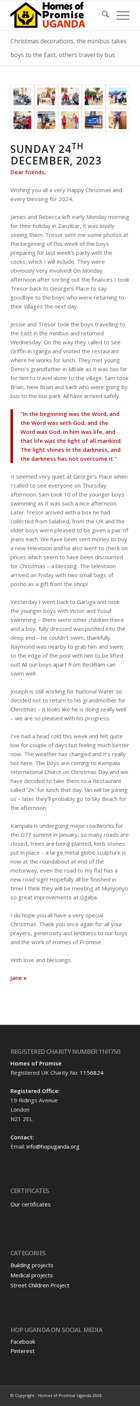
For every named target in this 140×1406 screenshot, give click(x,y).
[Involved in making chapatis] (46, 97)
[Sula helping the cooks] (22, 97)
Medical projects (31, 1275)
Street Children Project (39, 1285)
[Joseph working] (118, 120)
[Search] (101, 15)
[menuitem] (101, 15)
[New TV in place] (94, 120)
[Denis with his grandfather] (46, 120)
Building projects (31, 1265)
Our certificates (30, 1204)
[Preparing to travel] (94, 97)
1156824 (91, 1072)
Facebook (22, 1341)
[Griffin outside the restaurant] (118, 97)
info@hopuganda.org (53, 1146)
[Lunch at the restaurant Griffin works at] (22, 120)
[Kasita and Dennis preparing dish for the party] (70, 97)
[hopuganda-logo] (58, 15)
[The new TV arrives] (70, 120)
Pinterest (22, 1351)
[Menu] (119, 15)
